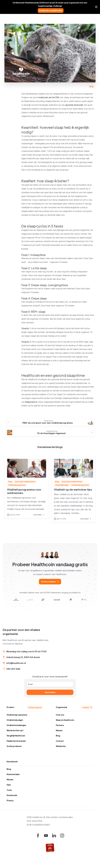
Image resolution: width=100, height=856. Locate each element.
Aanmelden (50, 692)
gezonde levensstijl (74, 105)
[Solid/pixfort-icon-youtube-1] (46, 835)
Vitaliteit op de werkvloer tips (73, 489)
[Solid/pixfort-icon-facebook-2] (38, 835)
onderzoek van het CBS (48, 97)
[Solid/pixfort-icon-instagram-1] (62, 835)
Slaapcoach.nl (31, 402)
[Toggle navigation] (96, 10)
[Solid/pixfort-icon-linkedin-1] (54, 835)
